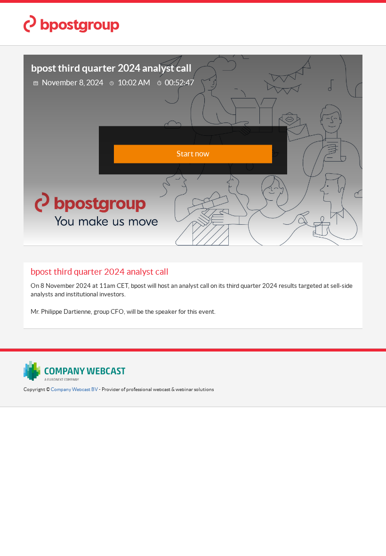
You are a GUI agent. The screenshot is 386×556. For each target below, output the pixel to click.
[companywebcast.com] (74, 370)
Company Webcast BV (74, 389)
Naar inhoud (212, 16)
